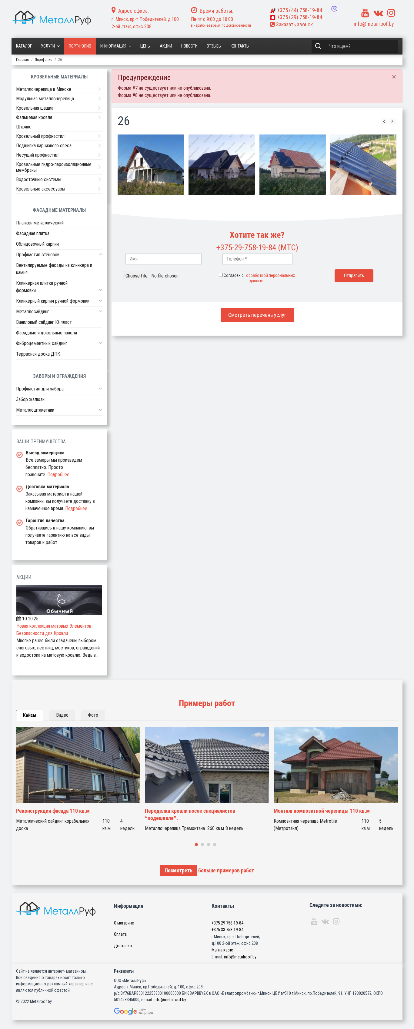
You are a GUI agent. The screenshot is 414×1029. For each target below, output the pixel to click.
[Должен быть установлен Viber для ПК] (334, 9)
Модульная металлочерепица (45, 98)
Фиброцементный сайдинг (41, 343)
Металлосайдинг (32, 311)
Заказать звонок (294, 24)
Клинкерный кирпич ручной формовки (52, 301)
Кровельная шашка (34, 108)
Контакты (240, 46)
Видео (62, 715)
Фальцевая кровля (34, 117)
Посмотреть (178, 870)
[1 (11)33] (222, 164)
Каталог (24, 46)
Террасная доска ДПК (38, 354)
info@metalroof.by (374, 24)
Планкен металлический (40, 223)
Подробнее (58, 474)
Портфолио (80, 46)
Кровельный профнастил (40, 136)
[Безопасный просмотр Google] (146, 1011)
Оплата (120, 934)
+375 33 (227, 929)
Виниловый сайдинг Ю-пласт (44, 322)
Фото (93, 715)
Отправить (354, 275)
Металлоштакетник (35, 410)
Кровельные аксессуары (40, 189)
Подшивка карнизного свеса (44, 145)
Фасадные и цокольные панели (46, 333)
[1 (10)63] (151, 164)
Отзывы (214, 46)
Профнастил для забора (40, 389)
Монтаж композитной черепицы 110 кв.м (322, 811)
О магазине (124, 923)
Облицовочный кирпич (37, 244)
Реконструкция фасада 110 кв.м (53, 811)
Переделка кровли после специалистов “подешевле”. (190, 814)
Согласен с (259, 278)
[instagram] (391, 13)
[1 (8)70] (363, 164)
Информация (113, 46)
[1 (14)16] (292, 164)
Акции (166, 46)
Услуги (48, 46)
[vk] (378, 13)
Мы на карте (222, 950)
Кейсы (29, 715)
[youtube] (365, 13)
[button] (100, 254)
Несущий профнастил (37, 155)
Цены (145, 46)
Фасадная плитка (32, 233)
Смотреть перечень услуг (257, 315)
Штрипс (24, 127)
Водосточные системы (38, 179)
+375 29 (227, 923)
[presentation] (384, 121)
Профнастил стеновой (37, 254)
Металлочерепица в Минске (43, 89)
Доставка (123, 945)
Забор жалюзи (30, 399)
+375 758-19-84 (299, 10)
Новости (189, 46)
